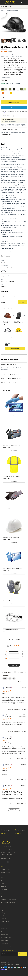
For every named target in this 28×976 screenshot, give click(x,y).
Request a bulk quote (6, 134)
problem (5, 678)
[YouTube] (13, 862)
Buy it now (14, 108)
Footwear (3, 886)
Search (2, 971)
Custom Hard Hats (5, 872)
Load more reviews (14, 809)
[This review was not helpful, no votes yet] (24, 709)
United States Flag (5, 921)
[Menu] (2, 2)
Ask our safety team (21, 125)
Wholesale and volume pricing (8, 899)
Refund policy (4, 940)
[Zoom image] (24, 14)
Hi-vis (2, 883)
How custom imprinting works (8, 902)
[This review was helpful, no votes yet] (21, 709)
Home (2, 10)
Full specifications (5, 77)
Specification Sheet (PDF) (9, 296)
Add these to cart (15, 348)
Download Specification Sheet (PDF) (11, 129)
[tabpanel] (14, 25)
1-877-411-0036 (7, 846)
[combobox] (20, 681)
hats (14, 678)
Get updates (22, 954)
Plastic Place (4, 918)
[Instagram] (6, 862)
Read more (21, 703)
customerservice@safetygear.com (9, 849)
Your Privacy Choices (6, 946)
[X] (9, 862)
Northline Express (5, 915)
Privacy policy (4, 943)
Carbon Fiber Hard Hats (12, 10)
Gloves (3, 881)
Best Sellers (4, 889)
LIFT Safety (4, 49)
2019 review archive (6, 937)
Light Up (3, 913)
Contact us (3, 932)
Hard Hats (3, 875)
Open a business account (7, 897)
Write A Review (14, 665)
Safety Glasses (4, 878)
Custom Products (5, 869)
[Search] (22, 2)
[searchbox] (8, 672)
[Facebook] (2, 862)
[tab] (3, 40)
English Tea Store (5, 910)
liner (10, 678)
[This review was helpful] (21, 759)
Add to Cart (22, 302)
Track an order (4, 934)
